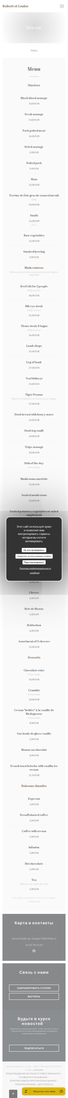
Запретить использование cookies (34, 556)
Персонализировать (34, 562)
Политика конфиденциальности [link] (35, 568)
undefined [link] (34, 573)
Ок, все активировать (34, 550)
